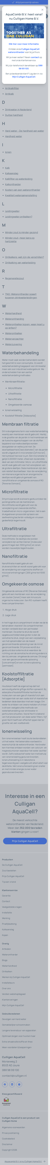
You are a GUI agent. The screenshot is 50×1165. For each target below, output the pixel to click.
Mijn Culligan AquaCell (23, 76)
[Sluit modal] (42, 9)
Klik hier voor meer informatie (24, 44)
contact (35, 57)
